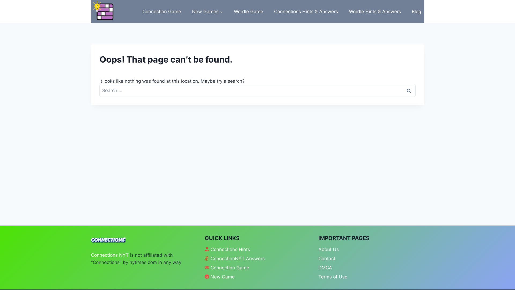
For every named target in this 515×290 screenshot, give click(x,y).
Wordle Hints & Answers (375, 11)
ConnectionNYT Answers (238, 258)
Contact (326, 258)
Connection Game (161, 11)
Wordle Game (248, 11)
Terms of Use (332, 277)
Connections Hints (230, 249)
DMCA (325, 267)
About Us (328, 249)
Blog (416, 11)
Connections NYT (110, 255)
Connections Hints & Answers (306, 11)
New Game (223, 277)
